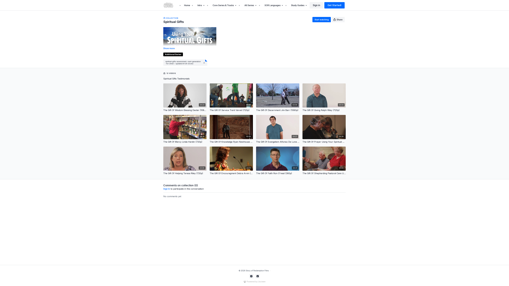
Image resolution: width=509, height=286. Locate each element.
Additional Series (173, 54)
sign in (166, 188)
